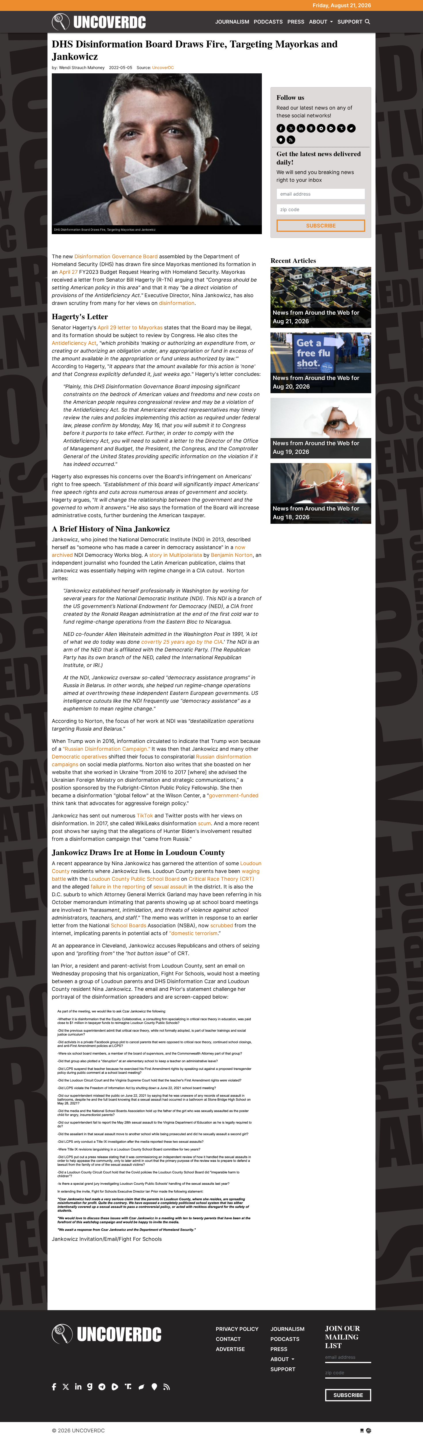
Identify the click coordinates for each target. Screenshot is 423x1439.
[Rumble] (331, 128)
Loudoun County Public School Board (134, 879)
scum (204, 823)
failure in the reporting (118, 887)
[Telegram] (321, 128)
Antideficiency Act (74, 343)
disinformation (176, 303)
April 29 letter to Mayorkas (130, 327)
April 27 (68, 272)
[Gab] (311, 128)
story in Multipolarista (175, 555)
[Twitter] (291, 128)
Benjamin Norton (232, 555)
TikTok (145, 816)
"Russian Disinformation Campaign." (106, 749)
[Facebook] (281, 128)
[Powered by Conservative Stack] (368, 1430)
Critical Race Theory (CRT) (221, 879)
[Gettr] (351, 128)
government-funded (233, 795)
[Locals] (281, 139)
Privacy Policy (237, 1329)
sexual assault (170, 887)
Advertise (230, 1349)
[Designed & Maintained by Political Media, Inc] (362, 1430)
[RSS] (291, 139)
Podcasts (268, 22)
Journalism (232, 22)
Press (295, 22)
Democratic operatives (79, 757)
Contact (228, 1339)
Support (350, 22)
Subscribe (321, 226)
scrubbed (221, 925)
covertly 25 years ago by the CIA (181, 642)
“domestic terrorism (193, 933)
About (319, 22)
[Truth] (341, 128)
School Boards (128, 925)
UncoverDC (101, 21)
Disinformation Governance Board (116, 256)
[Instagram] (301, 128)
